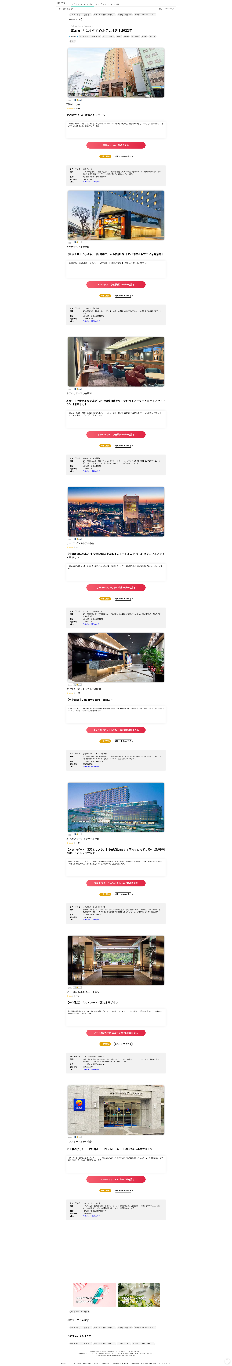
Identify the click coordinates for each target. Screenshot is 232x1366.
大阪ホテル (87, 1363)
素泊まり (73, 36)
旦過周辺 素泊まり (125, 15)
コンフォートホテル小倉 (79, 1141)
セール (119, 37)
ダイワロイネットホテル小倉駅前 (83, 689)
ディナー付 (135, 37)
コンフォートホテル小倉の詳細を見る (116, 1179)
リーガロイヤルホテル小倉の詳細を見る (116, 587)
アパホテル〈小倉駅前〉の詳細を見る (116, 284)
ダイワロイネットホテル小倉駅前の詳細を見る (116, 730)
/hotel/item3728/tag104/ (91, 182)
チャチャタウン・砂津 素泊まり (81, 15)
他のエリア (74, 19)
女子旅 (144, 37)
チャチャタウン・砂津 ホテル (81, 1344)
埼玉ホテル (116, 1363)
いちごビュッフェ (164, 1363)
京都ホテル (96, 1363)
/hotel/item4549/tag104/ (91, 766)
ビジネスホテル (108, 37)
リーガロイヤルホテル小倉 (80, 543)
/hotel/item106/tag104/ (91, 624)
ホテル (82, 4)
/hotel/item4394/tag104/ (91, 321)
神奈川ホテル (106, 1363)
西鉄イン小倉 (73, 104)
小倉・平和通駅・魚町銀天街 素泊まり (105, 15)
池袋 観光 (144, 1363)
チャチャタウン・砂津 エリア (90, 37)
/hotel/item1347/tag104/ (91, 1069)
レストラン (107, 4)
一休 (105, 156)
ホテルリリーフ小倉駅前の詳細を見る (116, 434)
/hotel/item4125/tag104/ (91, 920)
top (227, 1359)
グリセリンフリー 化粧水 (79, 1312)
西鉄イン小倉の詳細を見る (116, 145)
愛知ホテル (135, 1363)
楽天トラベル (123, 156)
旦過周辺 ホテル (124, 1344)
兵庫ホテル (126, 1363)
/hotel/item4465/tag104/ (91, 471)
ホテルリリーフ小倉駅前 (79, 393)
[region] (116, 1257)
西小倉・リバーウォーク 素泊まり (145, 15)
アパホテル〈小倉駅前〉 (79, 247)
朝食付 (126, 37)
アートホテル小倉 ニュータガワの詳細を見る (116, 1033)
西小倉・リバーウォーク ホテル (144, 1344)
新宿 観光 (152, 1363)
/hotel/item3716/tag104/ (91, 1216)
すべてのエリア (66, 1363)
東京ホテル (77, 1363)
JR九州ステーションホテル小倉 (82, 839)
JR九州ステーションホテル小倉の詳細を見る (116, 883)
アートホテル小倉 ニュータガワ (82, 992)
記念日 (72, 41)
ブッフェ (152, 37)
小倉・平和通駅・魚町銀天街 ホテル (105, 1344)
